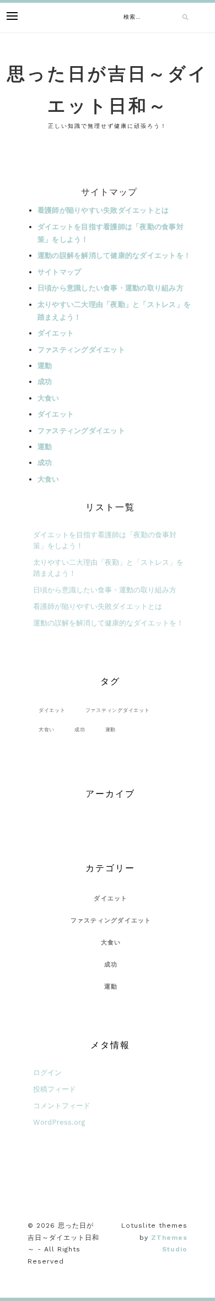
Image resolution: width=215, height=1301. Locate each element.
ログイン (47, 1072)
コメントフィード (61, 1106)
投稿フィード (54, 1089)
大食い (48, 398)
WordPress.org (59, 1122)
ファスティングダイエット (81, 350)
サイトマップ (59, 272)
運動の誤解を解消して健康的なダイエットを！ (114, 255)
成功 (44, 381)
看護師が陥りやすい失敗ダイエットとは (103, 210)
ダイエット (55, 333)
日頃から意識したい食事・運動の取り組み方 (110, 288)
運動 (44, 365)
